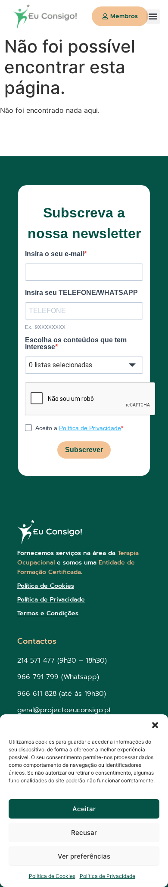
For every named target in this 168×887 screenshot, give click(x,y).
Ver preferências (84, 856)
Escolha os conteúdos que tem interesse (76, 343)
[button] (155, 725)
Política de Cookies (52, 876)
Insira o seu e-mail (54, 254)
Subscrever (84, 449)
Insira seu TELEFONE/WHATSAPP (81, 292)
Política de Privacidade (107, 876)
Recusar (84, 832)
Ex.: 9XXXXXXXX (45, 327)
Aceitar (84, 809)
